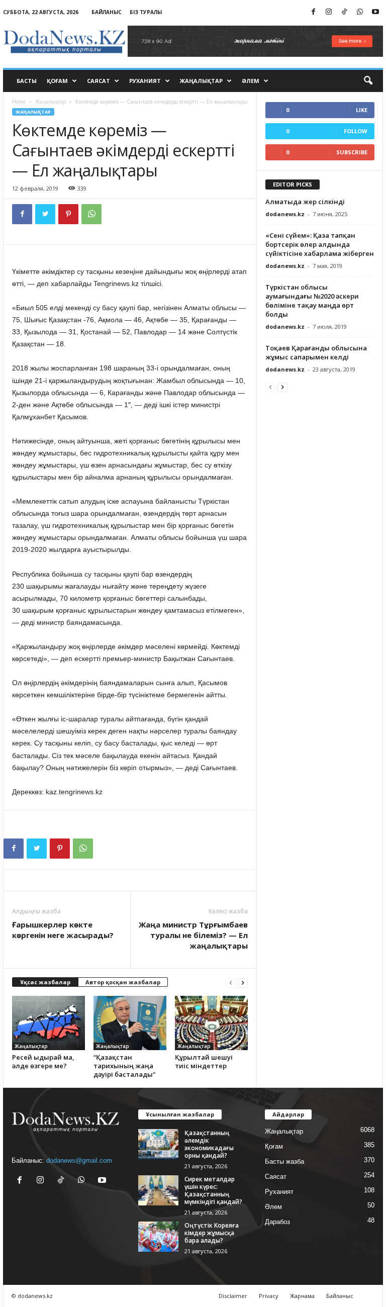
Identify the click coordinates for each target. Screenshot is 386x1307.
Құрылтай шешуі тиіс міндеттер (204, 1061)
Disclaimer (233, 1295)
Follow (355, 131)
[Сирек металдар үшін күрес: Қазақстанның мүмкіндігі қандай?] (158, 1190)
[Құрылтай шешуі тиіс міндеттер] (211, 1023)
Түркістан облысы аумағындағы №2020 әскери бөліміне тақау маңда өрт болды (312, 301)
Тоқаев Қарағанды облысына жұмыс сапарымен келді (316, 352)
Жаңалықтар (201, 80)
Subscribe (351, 152)
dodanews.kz (285, 214)
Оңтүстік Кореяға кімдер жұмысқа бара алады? (211, 1233)
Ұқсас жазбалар (45, 982)
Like (361, 110)
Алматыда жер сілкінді (305, 201)
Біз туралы (146, 12)
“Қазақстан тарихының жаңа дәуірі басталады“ (124, 1066)
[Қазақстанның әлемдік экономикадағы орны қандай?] (158, 1144)
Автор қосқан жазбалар (122, 982)
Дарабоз (277, 1222)
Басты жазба (284, 1161)
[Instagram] (329, 12)
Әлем (250, 80)
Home (19, 101)
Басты (27, 80)
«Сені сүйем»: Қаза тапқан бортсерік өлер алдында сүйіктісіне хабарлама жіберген (319, 244)
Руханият (145, 80)
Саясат (98, 80)
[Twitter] (45, 214)
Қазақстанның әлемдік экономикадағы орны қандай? (209, 1144)
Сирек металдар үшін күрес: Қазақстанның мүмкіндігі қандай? (213, 1190)
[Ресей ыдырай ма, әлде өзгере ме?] (48, 1023)
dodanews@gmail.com (79, 1160)
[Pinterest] (68, 214)
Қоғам (57, 80)
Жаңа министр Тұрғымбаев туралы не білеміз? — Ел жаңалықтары (193, 935)
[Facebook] (313, 12)
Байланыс (106, 12)
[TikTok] (344, 12)
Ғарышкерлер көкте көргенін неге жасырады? (63, 929)
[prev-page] (231, 982)
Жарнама (302, 1295)
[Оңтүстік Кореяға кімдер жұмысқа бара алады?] (158, 1237)
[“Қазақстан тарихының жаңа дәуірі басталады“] (129, 1023)
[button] (368, 81)
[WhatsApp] (360, 12)
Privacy (268, 1295)
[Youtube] (375, 12)
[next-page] (243, 982)
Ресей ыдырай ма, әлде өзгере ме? (43, 1061)
